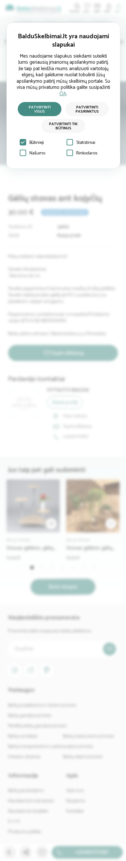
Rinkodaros (86, 153)
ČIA (62, 94)
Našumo (37, 153)
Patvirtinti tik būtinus (63, 126)
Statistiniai (85, 142)
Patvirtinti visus (40, 109)
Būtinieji (36, 142)
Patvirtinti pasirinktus (87, 109)
